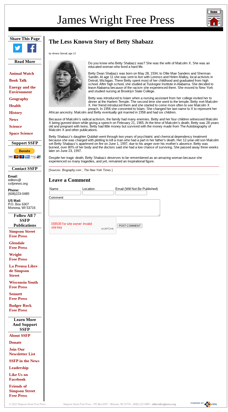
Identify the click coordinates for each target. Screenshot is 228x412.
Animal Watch (21, 73)
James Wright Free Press (116, 19)
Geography (18, 99)
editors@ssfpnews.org (164, 404)
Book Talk (18, 80)
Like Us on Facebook (18, 377)
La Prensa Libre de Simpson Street (23, 271)
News (13, 119)
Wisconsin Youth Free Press (23, 284)
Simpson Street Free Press (22, 233)
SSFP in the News (24, 361)
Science (15, 126)
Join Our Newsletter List (22, 351)
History (15, 112)
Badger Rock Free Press (20, 307)
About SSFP (19, 335)
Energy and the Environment (22, 89)
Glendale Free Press (18, 245)
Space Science (21, 133)
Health (15, 105)
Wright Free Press (18, 256)
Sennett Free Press (18, 296)
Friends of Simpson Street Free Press (22, 391)
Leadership (18, 368)
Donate (15, 342)
